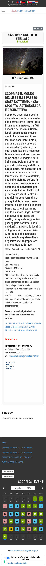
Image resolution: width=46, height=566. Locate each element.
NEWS (4, 442)
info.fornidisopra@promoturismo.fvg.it (24, 356)
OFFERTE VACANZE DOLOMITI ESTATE (17, 452)
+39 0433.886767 (15, 5)
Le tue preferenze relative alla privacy (25, 558)
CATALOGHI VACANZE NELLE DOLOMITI (17, 457)
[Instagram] (12, 2)
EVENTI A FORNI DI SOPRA (12, 462)
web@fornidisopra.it (30, 5)
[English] (17, 2)
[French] (20, 2)
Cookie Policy (8, 476)
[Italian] (27, 2)
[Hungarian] (36, 2)
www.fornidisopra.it (16, 551)
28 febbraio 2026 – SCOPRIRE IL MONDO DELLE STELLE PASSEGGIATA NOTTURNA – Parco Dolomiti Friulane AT (23, 327)
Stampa (39, 29)
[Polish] (30, 2)
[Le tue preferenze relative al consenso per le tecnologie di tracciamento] (4, 561)
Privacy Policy (8, 471)
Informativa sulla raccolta (15, 563)
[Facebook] (8, 2)
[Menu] (3, 10)
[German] (24, 2)
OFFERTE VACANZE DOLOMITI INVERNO (17, 447)
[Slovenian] (33, 2)
